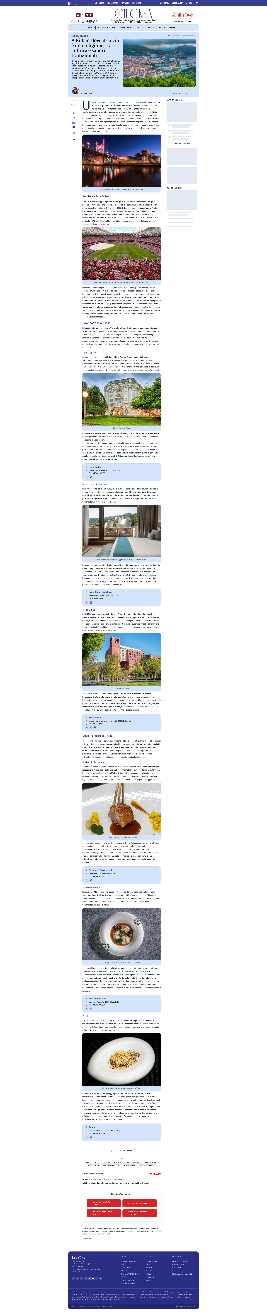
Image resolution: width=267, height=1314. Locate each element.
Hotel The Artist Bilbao (100, 592)
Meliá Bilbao (95, 717)
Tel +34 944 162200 (97, 473)
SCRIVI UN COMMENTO (123, 1151)
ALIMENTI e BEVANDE (128, 1283)
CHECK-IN (91, 28)
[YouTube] (90, 21)
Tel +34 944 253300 (97, 598)
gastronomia (129, 1166)
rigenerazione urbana (111, 1166)
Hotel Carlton (95, 467)
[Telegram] (86, 21)
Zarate (92, 1127)
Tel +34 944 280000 (97, 724)
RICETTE (151, 27)
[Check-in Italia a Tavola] (182, 14)
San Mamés (137, 1162)
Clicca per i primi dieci (182, 144)
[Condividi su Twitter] (74, 113)
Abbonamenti (178, 3)
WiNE (114, 27)
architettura (93, 1166)
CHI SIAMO (136, 3)
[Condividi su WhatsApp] (74, 122)
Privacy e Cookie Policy (180, 1261)
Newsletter (150, 1271)
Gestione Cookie (178, 1265)
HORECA (140, 27)
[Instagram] (82, 21)
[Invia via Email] (74, 127)
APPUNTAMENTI (126, 27)
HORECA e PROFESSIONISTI (130, 1274)
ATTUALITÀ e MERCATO (129, 1261)
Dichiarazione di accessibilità (182, 1274)
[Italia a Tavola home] (94, 1257)
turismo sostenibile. (147, 1166)
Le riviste (149, 1268)
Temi (148, 1265)
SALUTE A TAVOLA (127, 1280)
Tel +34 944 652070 (97, 876)
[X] (75, 21)
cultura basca (151, 1162)
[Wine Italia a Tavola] (84, 14)
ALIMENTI (173, 27)
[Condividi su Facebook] (74, 108)
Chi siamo (149, 1274)
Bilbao (89, 1162)
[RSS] (97, 21)
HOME (169, 36)
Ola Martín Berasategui (100, 870)
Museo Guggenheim (102, 1162)
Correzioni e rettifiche (179, 1271)
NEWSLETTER (112, 3)
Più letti (148, 1280)
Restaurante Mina (97, 998)
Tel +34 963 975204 (97, 1005)
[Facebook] (72, 21)
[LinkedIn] (79, 21)
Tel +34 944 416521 (97, 1133)
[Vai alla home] (72, 27)
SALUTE (162, 27)
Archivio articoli (151, 1261)
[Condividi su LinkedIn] (74, 117)
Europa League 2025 (121, 1162)
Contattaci (150, 1277)
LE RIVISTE (99, 3)
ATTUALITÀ (103, 27)
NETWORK (125, 3)
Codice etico (176, 1268)
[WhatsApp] (93, 21)
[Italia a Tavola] (133, 13)
